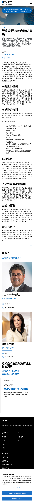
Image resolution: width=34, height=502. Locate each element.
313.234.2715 (9, 357)
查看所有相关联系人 (11, 258)
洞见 (19, 440)
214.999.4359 (9, 307)
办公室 (4, 437)
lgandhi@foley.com (8, 348)
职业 (3, 440)
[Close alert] (30, 10)
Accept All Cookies (17, 498)
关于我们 (5, 433)
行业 (19, 433)
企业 (3, 27)
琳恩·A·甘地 (6, 58)
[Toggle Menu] (31, 3)
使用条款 (5, 453)
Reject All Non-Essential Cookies (17, 493)
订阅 (3, 448)
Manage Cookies (17, 487)
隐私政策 (5, 457)
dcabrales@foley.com (9, 298)
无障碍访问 (5, 468)
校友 (3, 444)
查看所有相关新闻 (10, 370)
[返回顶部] (31, 246)
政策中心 (5, 461)
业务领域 (21, 437)
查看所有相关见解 (10, 374)
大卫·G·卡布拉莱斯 (8, 54)
